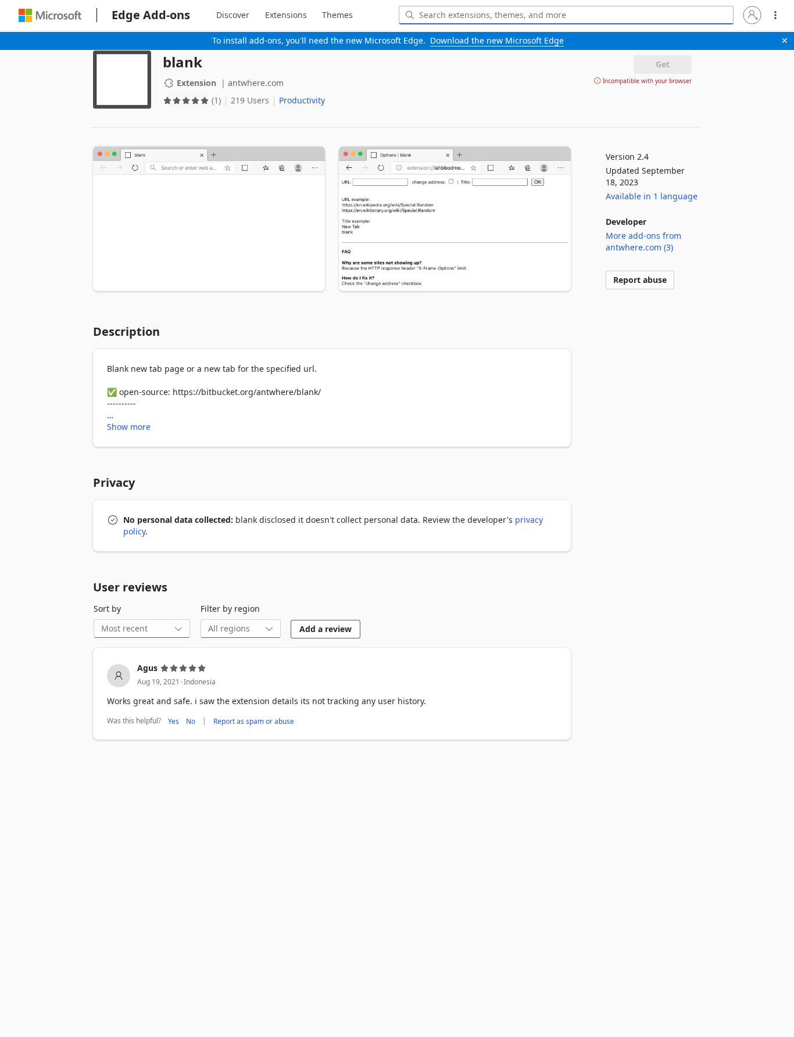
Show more (129, 426)
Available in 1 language (652, 196)
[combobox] (566, 15)
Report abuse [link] (640, 279)
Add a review (325, 628)
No (190, 721)
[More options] (775, 15)
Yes (173, 721)
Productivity (302, 100)
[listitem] (332, 695)
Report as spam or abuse (253, 721)
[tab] (233, 15)
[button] (752, 15)
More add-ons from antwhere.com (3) (643, 241)
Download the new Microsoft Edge (497, 40)
